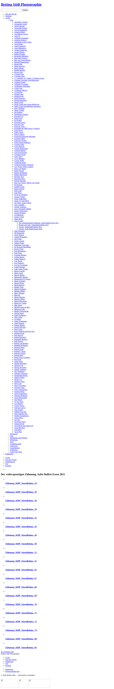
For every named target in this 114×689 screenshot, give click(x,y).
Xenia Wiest (18, 418)
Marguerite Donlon (21, 277)
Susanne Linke (19, 388)
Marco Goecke (19, 271)
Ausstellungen (15, 448)
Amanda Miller (19, 32)
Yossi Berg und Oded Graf (23, 426)
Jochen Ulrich (19, 217)
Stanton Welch (19, 378)
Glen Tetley (18, 157)
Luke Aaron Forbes (21, 269)
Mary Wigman (19, 293)
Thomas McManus (20, 396)
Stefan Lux (18, 380)
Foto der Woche (11, 14)
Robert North (19, 349)
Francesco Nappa (20, 141)
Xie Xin (17, 420)
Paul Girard (18, 329)
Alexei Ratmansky (20, 30)
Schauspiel (13, 434)
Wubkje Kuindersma (21, 416)
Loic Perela (18, 261)
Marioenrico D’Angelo (22, 279)
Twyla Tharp (18, 402)
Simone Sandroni (20, 370)
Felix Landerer (19, 134)
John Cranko (18, 221)
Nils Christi (18, 317)
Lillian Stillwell (19, 259)
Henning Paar (19, 177)
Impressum (9, 669)
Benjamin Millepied (21, 56)
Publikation (9, 454)
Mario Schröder (19, 281)
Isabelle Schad (19, 187)
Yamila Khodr (19, 424)
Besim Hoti (18, 64)
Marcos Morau (19, 275)
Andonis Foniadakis (21, 38)
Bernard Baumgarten (21, 62)
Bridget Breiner (19, 70)
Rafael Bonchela (20, 337)
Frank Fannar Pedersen (22, 143)
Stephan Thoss (19, 382)
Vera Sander (18, 410)
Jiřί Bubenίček (19, 233)
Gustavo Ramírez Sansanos (24, 165)
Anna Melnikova (20, 48)
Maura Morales (19, 297)
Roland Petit (18, 355)
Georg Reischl (19, 147)
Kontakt (8, 466)
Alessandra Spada (20, 24)
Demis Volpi (18, 102)
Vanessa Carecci (20, 408)
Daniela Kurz (19, 96)
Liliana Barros (19, 257)
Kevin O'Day (19, 249)
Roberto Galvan (19, 351)
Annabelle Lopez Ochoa (23, 42)
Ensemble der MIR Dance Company (27, 128)
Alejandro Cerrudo (20, 22)
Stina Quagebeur (20, 386)
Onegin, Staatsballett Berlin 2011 (30, 227)
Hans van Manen (20, 169)
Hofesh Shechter (20, 181)
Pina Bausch (18, 335)
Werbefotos (14, 440)
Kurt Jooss (18, 253)
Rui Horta (17, 359)
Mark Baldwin (19, 285)
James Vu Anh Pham (21, 201)
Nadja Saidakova (20, 315)
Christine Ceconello (21, 84)
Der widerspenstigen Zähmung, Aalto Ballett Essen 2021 (39, 223)
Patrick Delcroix (20, 327)
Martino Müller (19, 291)
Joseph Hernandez (20, 237)
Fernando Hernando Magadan (24, 136)
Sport (12, 442)
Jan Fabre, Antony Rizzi (22, 203)
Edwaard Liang (19, 122)
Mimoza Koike (19, 309)
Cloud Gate (18, 88)
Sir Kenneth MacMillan (22, 247)
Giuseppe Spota (19, 155)
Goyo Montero (19, 159)
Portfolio (8, 16)
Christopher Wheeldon (22, 86)
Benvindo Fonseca (20, 58)
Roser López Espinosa (22, 357)
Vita (6, 464)
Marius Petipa (19, 283)
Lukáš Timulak (19, 267)
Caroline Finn (19, 74)
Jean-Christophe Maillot (22, 209)
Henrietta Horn (19, 179)
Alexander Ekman (20, 28)
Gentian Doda (19, 145)
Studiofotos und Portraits (18, 438)
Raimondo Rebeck (20, 339)
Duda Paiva (18, 118)
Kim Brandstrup (20, 251)
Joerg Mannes (19, 235)
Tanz (11, 20)
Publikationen (10, 462)
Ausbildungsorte (15, 444)
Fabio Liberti (18, 132)
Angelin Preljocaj (20, 40)
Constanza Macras (20, 90)
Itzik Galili (18, 191)
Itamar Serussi (19, 189)
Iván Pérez (18, 193)
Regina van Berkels (21, 343)
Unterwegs (13, 446)
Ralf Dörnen (18, 341)
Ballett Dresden (19, 54)
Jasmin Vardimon (20, 207)
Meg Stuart (18, 305)
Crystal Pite (18, 92)
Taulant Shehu (19, 392)
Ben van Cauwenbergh (22, 60)
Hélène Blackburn (20, 175)
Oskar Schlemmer (20, 321)
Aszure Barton (19, 52)
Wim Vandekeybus (20, 414)
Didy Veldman (19, 108)
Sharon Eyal (18, 365)
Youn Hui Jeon (19, 428)
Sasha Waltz (18, 361)
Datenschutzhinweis (12, 671)
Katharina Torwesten (21, 245)
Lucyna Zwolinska (20, 265)
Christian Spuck (19, 82)
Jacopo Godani (19, 197)
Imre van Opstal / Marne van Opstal (26, 183)
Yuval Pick (18, 432)
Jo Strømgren (19, 215)
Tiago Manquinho (20, 398)
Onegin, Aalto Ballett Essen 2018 (30, 229)
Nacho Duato (19, 313)
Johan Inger (18, 219)
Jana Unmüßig (19, 205)
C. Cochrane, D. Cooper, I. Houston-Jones (29, 78)
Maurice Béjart (19, 299)
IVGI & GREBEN (21, 195)
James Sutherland (20, 199)
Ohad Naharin (19, 323)
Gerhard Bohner (20, 151)
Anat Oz (17, 36)
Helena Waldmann (20, 173)
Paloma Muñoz (19, 325)
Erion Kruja (18, 130)
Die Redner (18, 112)
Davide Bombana (20, 100)
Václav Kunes (19, 406)
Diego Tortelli (19, 110)
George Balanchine (21, 149)
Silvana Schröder (20, 367)
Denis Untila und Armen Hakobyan (26, 104)
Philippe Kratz (19, 333)
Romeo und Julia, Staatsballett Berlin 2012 (34, 225)
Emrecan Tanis (19, 126)
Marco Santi (18, 273)
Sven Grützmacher (20, 390)
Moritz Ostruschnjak (21, 311)
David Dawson (19, 98)
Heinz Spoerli (19, 171)
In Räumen (14, 450)
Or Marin (17, 319)
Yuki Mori (17, 430)
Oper (11, 436)
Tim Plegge (18, 400)
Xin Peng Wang (19, 422)
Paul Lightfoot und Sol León (24, 331)
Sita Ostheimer (19, 372)
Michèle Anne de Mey (22, 307)
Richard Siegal (19, 347)
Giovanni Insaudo (20, 153)
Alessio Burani (19, 26)
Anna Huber (18, 44)
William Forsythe (20, 412)
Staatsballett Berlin (20, 376)
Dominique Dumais (21, 114)
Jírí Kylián (18, 239)
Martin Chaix (19, 287)
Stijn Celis (17, 384)
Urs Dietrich (18, 404)
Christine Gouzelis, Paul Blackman (26, 80)
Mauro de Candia (20, 303)
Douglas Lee (18, 116)
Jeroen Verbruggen (20, 211)
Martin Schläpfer (20, 289)
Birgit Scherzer (19, 66)
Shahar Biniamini (20, 363)
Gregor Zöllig (19, 161)
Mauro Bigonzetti (20, 301)
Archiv (7, 18)
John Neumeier (19, 231)
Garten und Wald (16, 452)
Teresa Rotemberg (20, 394)
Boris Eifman (19, 68)
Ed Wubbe (18, 120)
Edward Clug (19, 124)
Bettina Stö (21, 4)
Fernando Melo (19, 138)
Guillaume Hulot (20, 163)
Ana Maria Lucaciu (21, 34)
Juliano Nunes (19, 243)
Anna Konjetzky (20, 46)
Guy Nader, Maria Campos (23, 167)
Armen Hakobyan (20, 50)
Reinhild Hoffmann (21, 345)
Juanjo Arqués (19, 241)
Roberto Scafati (19, 353)
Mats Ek (17, 295)
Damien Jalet (18, 94)
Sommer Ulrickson (20, 374)
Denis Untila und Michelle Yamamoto (27, 106)
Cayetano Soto (19, 76)
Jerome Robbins (20, 213)
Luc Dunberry (19, 263)
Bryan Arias (18, 72)
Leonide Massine (20, 255)
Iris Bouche (18, 185)
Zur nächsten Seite (7, 652)
